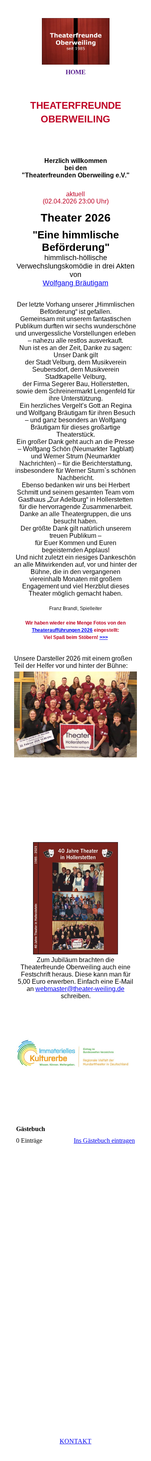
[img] (75, 41)
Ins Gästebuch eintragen (104, 1140)
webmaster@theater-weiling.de (79, 988)
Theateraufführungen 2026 (62, 630)
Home (76, 72)
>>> (103, 637)
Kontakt (75, 1441)
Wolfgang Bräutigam (75, 283)
